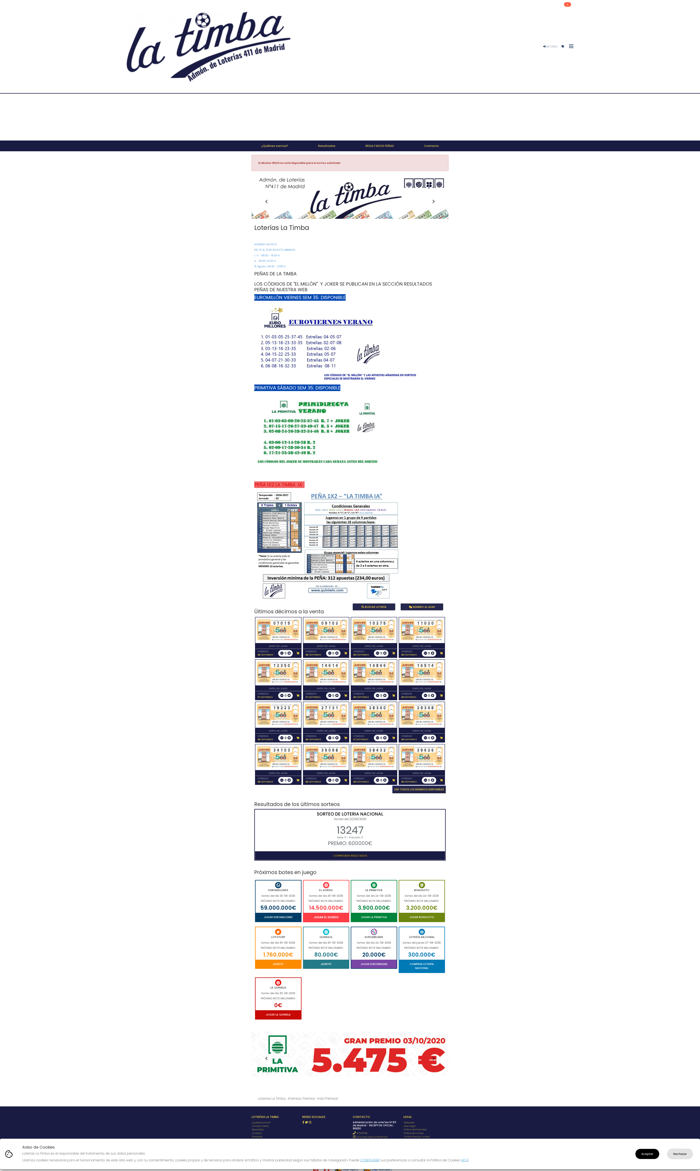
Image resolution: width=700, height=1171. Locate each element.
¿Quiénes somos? (261, 1122)
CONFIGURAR (370, 1160)
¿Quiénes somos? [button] (274, 146)
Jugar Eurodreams (374, 964)
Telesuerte (409, 1122)
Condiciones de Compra (417, 1136)
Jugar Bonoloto (421, 917)
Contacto (257, 1133)
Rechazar (680, 1154)
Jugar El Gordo (326, 917)
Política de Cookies (413, 1133)
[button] (266, 201)
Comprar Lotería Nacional (422, 966)
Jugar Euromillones (278, 917)
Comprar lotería (260, 1126)
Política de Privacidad (415, 1129)
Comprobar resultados (350, 855)
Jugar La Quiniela (278, 1014)
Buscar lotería (375, 607)
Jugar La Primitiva (374, 917)
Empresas (257, 1136)
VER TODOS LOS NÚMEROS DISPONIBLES (419, 789)
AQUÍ (464, 1160)
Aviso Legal (409, 1126)
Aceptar (647, 1154)
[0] (564, 47)
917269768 (362, 1133)
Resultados (258, 1129)
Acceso (552, 46)
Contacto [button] (431, 146)
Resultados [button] (326, 146)
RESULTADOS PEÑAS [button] (379, 146)
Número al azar (423, 607)
